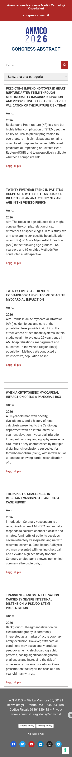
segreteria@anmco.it (47, 714)
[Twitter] (22, 744)
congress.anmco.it (36, 15)
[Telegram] (58, 744)
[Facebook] (13, 744)
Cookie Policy (27, 725)
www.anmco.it (21, 714)
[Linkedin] (40, 744)
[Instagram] (49, 744)
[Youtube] (31, 744)
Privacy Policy (45, 725)
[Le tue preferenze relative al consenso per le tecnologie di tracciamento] (65, 750)
